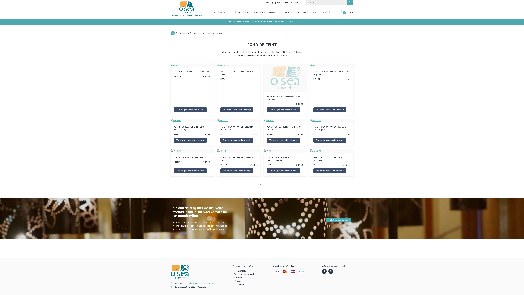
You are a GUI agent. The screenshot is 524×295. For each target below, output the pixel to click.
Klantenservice (241, 270)
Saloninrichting (241, 12)
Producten (274, 12)
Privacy (237, 281)
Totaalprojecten (220, 12)
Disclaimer (239, 284)
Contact (326, 12)
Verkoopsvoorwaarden (245, 274)
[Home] (173, 33)
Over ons (289, 12)
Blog (315, 12)
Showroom (303, 12)
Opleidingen (259, 12)
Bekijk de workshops (339, 220)
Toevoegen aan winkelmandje (190, 109)
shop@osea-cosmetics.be (204, 283)
